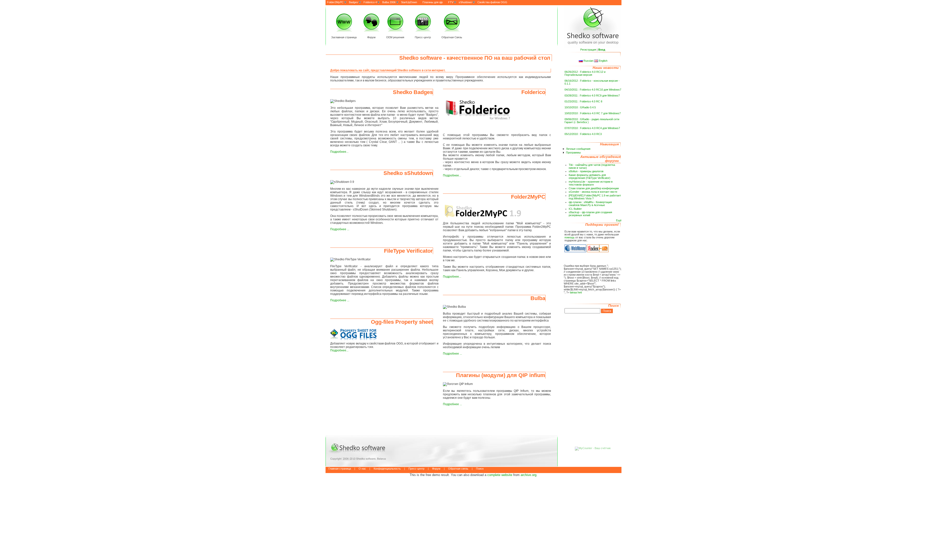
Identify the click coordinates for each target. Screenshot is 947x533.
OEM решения (395, 37)
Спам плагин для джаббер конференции (594, 188)
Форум (371, 37)
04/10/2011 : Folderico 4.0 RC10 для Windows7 (593, 89)
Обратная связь (458, 468)
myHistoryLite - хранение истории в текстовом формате (591, 183)
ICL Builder (575, 208)
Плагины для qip (432, 2)
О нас (362, 468)
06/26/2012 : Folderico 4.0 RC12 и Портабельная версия (585, 73)
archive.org (528, 475)
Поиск (480, 468)
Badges (353, 2)
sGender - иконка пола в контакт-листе (593, 191)
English (602, 60)
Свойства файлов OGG (492, 2)
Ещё (618, 220)
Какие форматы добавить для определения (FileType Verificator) (589, 176)
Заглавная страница (344, 37)
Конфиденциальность (387, 468)
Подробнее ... (339, 229)
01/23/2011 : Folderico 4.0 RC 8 (583, 101)
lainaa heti (576, 292)
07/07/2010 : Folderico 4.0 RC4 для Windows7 (592, 128)
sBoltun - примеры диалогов (586, 171)
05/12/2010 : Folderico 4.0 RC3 (583, 134)
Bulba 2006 (389, 2)
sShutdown (465, 2)
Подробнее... (339, 151)
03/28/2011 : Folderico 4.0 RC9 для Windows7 (592, 95)
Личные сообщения (578, 148)
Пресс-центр (423, 37)
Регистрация (588, 49)
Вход (601, 49)
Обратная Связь (451, 37)
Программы (573, 152)
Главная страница (339, 468)
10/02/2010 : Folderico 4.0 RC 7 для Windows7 (593, 113)
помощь (570, 237)
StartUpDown (409, 2)
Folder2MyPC (335, 2)
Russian (588, 60)
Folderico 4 (370, 2)
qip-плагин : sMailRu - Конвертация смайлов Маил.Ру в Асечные (590, 204)
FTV (450, 2)
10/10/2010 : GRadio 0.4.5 (580, 107)
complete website (499, 475)
